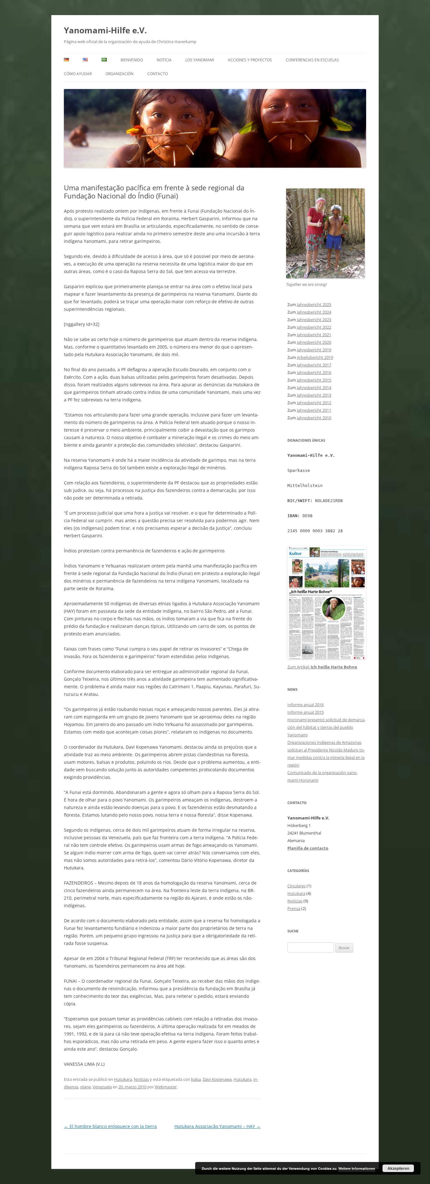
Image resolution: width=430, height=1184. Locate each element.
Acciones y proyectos (250, 60)
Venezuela (102, 1087)
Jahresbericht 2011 (314, 410)
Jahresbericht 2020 (314, 342)
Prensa (293, 908)
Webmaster (166, 1087)
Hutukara (123, 1079)
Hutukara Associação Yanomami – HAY (217, 1126)
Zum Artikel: (299, 667)
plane (85, 1087)
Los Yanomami (199, 60)
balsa (196, 1079)
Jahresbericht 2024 (314, 312)
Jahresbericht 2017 (314, 365)
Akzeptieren (398, 1168)
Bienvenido (132, 60)
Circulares (296, 886)
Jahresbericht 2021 (314, 335)
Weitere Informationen (356, 1168)
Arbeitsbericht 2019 (315, 357)
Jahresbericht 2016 (314, 372)
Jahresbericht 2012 (314, 402)
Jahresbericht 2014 (314, 387)
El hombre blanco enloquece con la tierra (110, 1126)
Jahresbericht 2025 (314, 304)
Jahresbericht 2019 (314, 350)
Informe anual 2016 (305, 704)
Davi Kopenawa (217, 1079)
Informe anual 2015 (305, 712)
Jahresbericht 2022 (314, 327)
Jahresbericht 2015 (314, 380)
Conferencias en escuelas (312, 60)
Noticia (164, 60)
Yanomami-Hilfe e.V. (105, 30)
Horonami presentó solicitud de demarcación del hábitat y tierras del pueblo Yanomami (326, 727)
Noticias (141, 1079)
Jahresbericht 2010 (314, 418)
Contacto (157, 73)
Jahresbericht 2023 (314, 319)
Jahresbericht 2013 (314, 395)
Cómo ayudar (78, 73)
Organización (119, 73)
